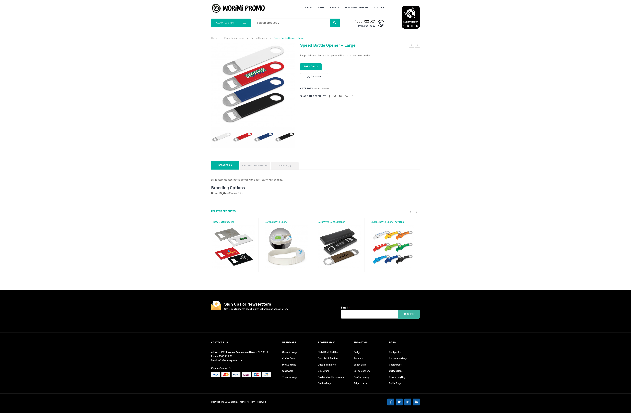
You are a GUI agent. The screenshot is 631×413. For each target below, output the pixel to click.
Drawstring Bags (398, 377)
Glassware (287, 371)
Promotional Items (234, 38)
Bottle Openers (259, 38)
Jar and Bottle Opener (276, 222)
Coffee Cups (288, 358)
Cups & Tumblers (327, 364)
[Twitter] (334, 96)
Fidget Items (360, 383)
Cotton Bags (324, 383)
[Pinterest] (340, 96)
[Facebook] (329, 96)
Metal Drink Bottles (328, 352)
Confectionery (361, 377)
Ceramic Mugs (289, 352)
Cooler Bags (395, 364)
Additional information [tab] (255, 166)
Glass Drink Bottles (328, 358)
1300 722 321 (365, 21)
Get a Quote (311, 66)
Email (345, 307)
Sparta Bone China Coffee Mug (417, 46)
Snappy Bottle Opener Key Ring (387, 222)
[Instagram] (407, 402)
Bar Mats (358, 358)
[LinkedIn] (352, 96)
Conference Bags (398, 358)
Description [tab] (225, 165)
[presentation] (412, 212)
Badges (358, 352)
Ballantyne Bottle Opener (331, 222)
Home (214, 38)
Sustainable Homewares (331, 377)
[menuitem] (308, 7)
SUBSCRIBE (409, 314)
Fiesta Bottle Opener (223, 222)
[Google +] (346, 96)
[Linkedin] (416, 402)
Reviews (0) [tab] (285, 166)
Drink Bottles (289, 364)
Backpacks (395, 352)
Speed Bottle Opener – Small (411, 46)
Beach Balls (360, 364)
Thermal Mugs (289, 377)
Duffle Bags (395, 383)
